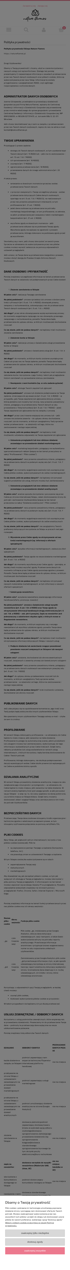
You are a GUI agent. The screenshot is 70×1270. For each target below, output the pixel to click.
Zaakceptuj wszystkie (35, 1250)
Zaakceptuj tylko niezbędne (35, 1233)
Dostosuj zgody (35, 1242)
